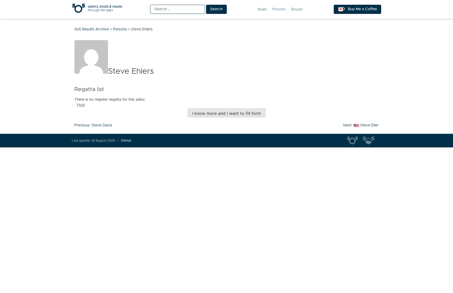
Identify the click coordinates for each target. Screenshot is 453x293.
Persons (279, 9)
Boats (262, 9)
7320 (80, 105)
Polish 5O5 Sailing (371, 141)
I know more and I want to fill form (226, 113)
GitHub (126, 140)
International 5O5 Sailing (355, 141)
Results (297, 9)
